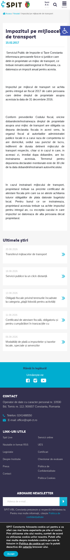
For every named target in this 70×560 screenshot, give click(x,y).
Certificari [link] (43, 452)
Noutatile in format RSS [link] (15, 444)
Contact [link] (7, 473)
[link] (65, 31)
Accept (10, 553)
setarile (27, 547)
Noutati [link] (16, 13)
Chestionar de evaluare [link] (50, 459)
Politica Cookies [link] (46, 478)
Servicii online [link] (45, 437)
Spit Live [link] (7, 437)
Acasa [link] (8, 13)
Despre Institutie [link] (12, 459)
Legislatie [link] (8, 452)
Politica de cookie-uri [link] (32, 543)
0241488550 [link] (24, 415)
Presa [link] (6, 466)
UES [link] (40, 444)
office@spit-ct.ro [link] (27, 420)
